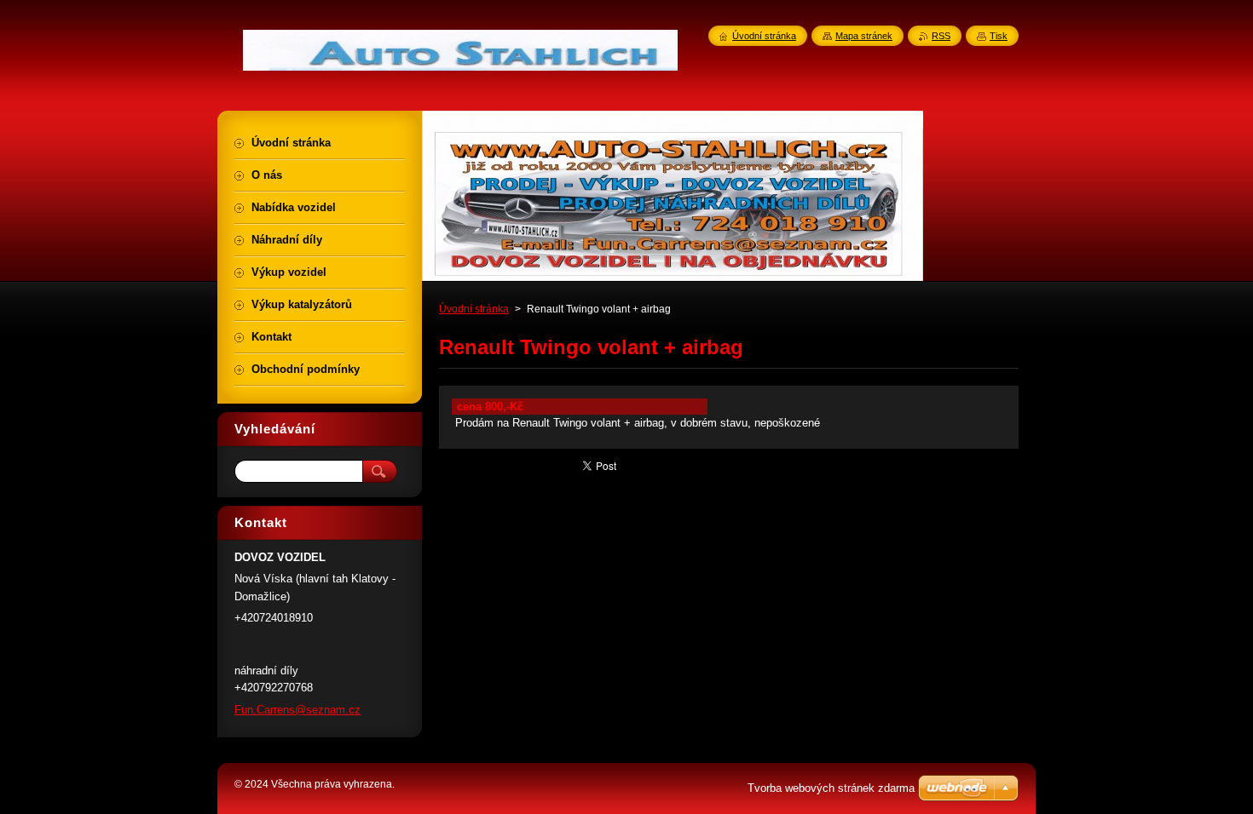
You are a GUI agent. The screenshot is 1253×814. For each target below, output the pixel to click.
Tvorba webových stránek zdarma (831, 788)
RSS (941, 36)
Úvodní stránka (474, 309)
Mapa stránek (863, 36)
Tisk (999, 36)
